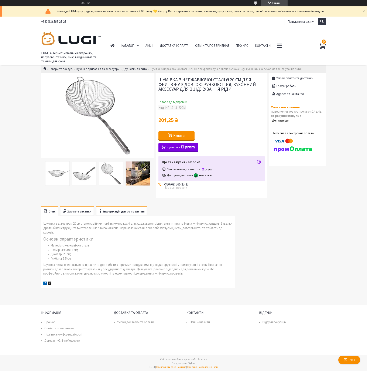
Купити (179, 135)
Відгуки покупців (274, 322)
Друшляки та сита (135, 69)
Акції (149, 46)
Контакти (263, 46)
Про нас (242, 46)
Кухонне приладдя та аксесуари (98, 69)
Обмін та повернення (212, 46)
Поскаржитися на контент (171, 366)
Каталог (127, 46)
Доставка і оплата (174, 46)
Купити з (173, 147)
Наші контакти (200, 322)
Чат (352, 360)
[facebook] (45, 284)
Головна (112, 45)
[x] (49, 284)
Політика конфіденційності (63, 334)
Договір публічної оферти (62, 340)
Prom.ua (202, 359)
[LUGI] (71, 37)
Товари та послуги (61, 69)
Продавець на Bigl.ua (183, 363)
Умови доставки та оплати (135, 322)
